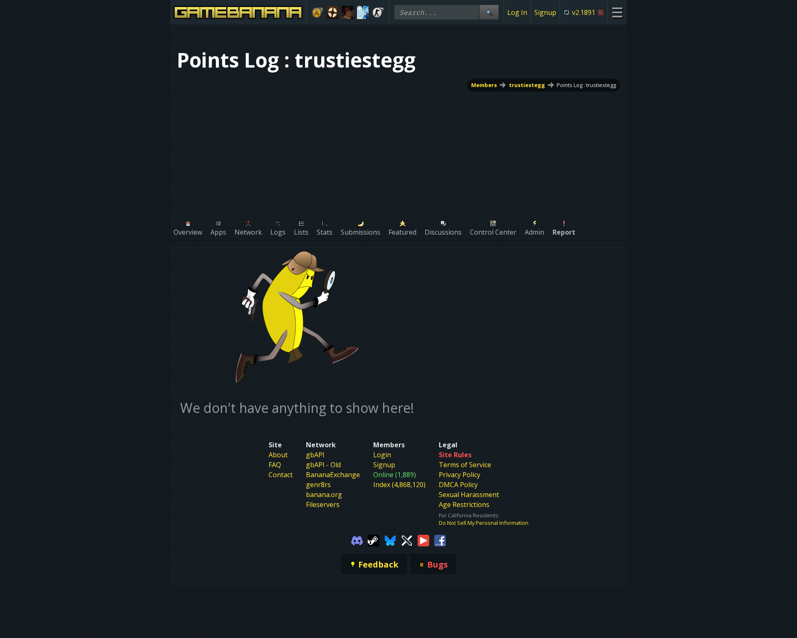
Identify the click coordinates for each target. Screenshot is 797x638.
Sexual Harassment (469, 494)
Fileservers (323, 504)
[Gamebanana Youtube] (423, 539)
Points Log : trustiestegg (586, 85)
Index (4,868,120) (399, 484)
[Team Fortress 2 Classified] (332, 12)
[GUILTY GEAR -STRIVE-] (347, 12)
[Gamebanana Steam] (373, 539)
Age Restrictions (464, 504)
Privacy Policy (459, 474)
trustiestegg (527, 85)
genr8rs (318, 484)
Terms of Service (465, 464)
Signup (545, 12)
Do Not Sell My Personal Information (483, 522)
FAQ (275, 464)
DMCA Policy (458, 484)
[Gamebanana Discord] (357, 539)
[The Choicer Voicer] (363, 12)
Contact (281, 474)
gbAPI (315, 454)
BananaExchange (333, 474)
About (278, 454)
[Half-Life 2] (317, 12)
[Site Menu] (617, 12)
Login (382, 454)
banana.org (324, 494)
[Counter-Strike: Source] (378, 12)
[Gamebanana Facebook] (440, 539)
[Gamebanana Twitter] (406, 539)
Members (484, 85)
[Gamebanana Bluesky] (390, 539)
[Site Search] (489, 12)
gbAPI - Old (323, 464)
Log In (517, 12)
